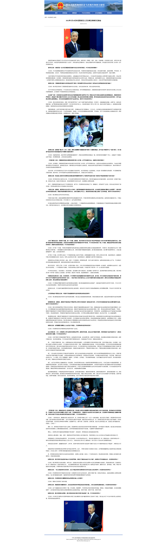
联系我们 (109, 13)
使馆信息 (64, 13)
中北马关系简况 (86, 13)
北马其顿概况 (98, 13)
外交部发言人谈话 (52, 17)
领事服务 (74, 13)
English (119, 1)
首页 (56, 13)
